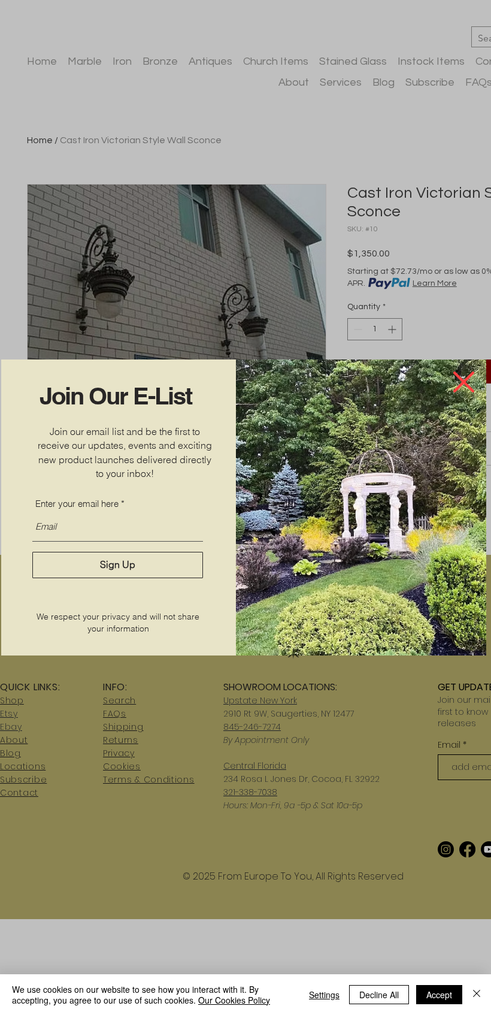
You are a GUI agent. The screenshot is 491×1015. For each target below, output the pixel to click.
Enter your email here (77, 503)
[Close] (476, 994)
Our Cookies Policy (234, 1000)
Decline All (379, 995)
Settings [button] (324, 995)
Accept (439, 995)
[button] (463, 381)
